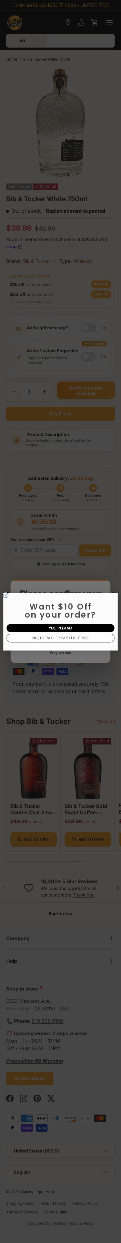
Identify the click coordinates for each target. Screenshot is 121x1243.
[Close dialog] (5, 595)
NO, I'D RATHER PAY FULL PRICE (60, 637)
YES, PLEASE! (61, 627)
